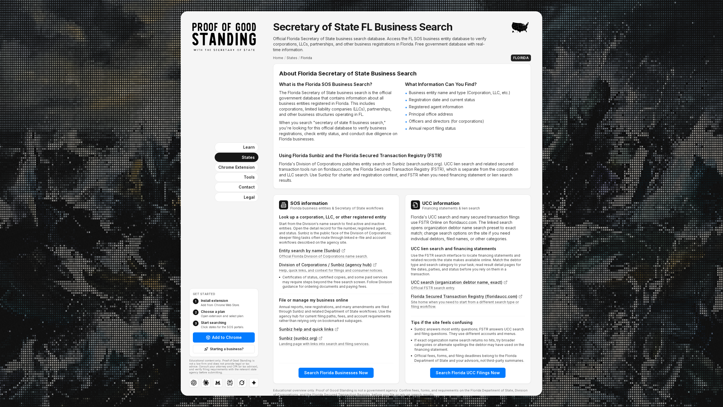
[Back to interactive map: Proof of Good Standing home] (520, 27)
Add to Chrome (227, 337)
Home (278, 58)
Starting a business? (227, 349)
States (292, 58)
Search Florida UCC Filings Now (468, 372)
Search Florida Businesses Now (336, 372)
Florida (521, 58)
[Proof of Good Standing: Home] (224, 37)
